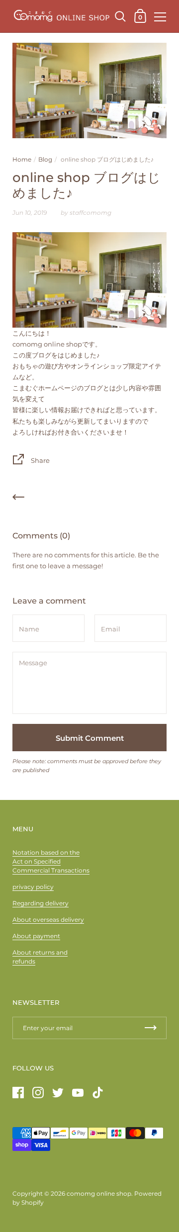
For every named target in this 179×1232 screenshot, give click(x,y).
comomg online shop (99, 1193)
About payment (36, 936)
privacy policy (33, 886)
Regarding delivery (40, 903)
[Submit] (151, 1028)
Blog (45, 159)
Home (21, 159)
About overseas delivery (48, 919)
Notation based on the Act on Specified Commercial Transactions (51, 861)
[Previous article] (18, 498)
